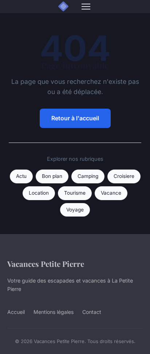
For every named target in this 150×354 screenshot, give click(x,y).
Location (39, 193)
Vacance (111, 193)
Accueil (16, 312)
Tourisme (75, 193)
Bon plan (52, 176)
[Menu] (86, 6)
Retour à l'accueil (75, 118)
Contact (91, 312)
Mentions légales (53, 312)
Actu (21, 176)
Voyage (75, 210)
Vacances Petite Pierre (45, 263)
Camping (88, 176)
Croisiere (124, 176)
